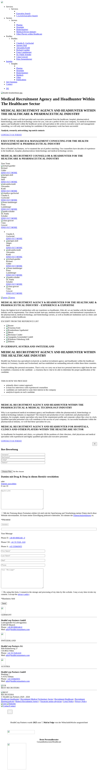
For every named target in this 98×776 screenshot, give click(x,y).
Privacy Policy (81, 701)
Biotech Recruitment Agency (27, 701)
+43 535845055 (15, 546)
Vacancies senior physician (51, 701)
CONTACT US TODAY (11, 135)
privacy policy (23, 594)
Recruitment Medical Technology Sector (37, 699)
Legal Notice (68, 701)
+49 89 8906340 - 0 (17, 538)
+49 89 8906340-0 (14, 627)
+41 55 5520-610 (14, 653)
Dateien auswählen (8, 484)
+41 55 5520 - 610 (18, 542)
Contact (12, 706)
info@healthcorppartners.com (18, 629)
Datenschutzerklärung (82, 515)
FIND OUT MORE (9, 173)
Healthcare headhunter (10, 699)
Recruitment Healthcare (64, 699)
